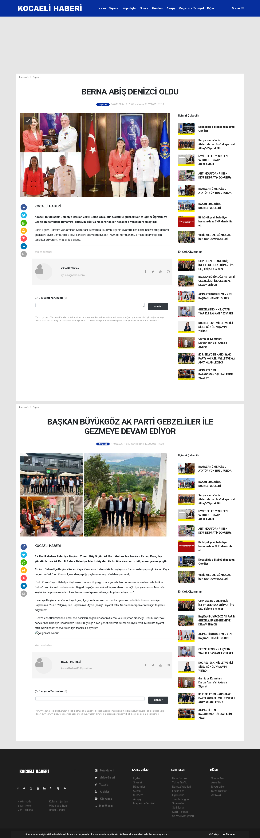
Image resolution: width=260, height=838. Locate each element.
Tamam (230, 834)
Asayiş (171, 8)
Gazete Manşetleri (183, 815)
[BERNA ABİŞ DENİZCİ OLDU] (95, 154)
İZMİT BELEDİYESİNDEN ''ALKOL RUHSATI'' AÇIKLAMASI (213, 160)
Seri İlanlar (178, 807)
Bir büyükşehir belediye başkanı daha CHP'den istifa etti (215, 221)
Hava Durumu (180, 778)
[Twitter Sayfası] (26, 788)
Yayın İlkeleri (25, 805)
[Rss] (52, 788)
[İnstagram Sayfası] (32, 788)
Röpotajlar (130, 8)
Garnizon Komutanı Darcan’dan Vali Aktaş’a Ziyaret (212, 342)
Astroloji (216, 795)
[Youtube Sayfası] (39, 788)
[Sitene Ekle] (66, 788)
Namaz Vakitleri (181, 786)
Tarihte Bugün (180, 799)
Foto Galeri (106, 770)
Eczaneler (178, 790)
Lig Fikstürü (178, 795)
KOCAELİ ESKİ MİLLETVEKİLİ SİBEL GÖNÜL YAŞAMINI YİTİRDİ (215, 327)
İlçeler (101, 8)
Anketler (216, 782)
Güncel (144, 8)
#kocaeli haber (43, 251)
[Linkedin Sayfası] (46, 788)
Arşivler (104, 791)
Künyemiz (105, 798)
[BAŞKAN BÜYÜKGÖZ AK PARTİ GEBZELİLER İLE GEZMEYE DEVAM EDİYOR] (95, 494)
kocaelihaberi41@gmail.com (77, 668)
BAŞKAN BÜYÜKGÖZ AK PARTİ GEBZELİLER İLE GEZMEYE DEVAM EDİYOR (216, 280)
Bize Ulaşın (106, 805)
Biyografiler (218, 786)
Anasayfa (24, 77)
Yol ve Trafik (179, 782)
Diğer (211, 8)
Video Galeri (107, 777)
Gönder (158, 306)
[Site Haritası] (59, 788)
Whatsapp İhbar (58, 805)
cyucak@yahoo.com (73, 275)
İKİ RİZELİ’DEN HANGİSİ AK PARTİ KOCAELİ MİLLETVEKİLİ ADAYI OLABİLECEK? (216, 358)
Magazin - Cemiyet (191, 8)
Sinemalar (178, 803)
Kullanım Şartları (58, 801)
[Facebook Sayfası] (19, 788)
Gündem (157, 8)
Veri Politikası (25, 809)
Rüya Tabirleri (219, 790)
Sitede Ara (217, 778)
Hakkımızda (24, 801)
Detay (215, 834)
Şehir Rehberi (180, 811)
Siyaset (114, 8)
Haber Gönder (57, 809)
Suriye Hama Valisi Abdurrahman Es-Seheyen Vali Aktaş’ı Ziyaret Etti (216, 144)
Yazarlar (104, 784)
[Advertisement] (130, 45)
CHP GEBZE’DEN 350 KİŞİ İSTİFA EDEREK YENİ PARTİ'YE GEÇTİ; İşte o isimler (216, 265)
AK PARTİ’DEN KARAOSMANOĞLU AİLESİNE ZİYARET (215, 374)
